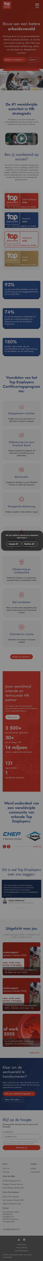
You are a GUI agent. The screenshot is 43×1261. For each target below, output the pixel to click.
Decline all (29, 544)
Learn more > (22, 537)
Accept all (13, 544)
